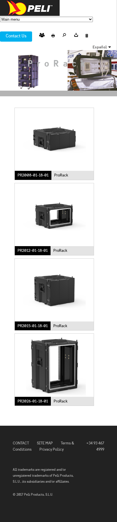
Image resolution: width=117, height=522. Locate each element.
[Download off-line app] (76, 34)
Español (100, 47)
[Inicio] (30, 8)
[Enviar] (42, 34)
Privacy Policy (51, 449)
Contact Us (16, 36)
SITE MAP (45, 443)
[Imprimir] (53, 34)
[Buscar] (64, 34)
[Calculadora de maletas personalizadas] (87, 34)
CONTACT (21, 443)
